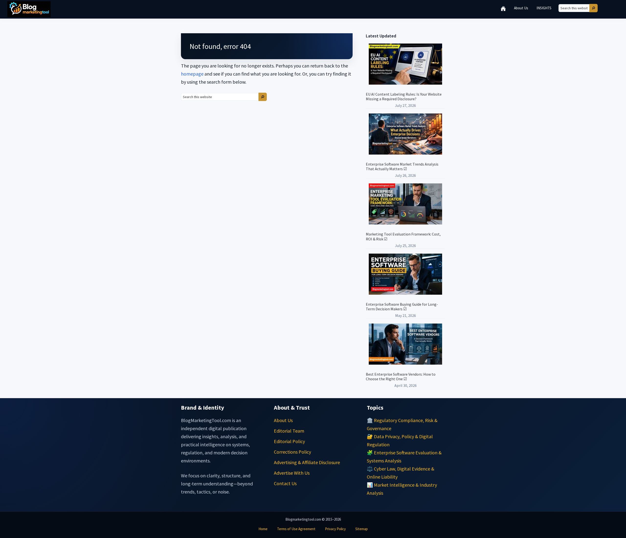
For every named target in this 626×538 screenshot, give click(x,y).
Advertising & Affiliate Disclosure (307, 462)
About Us (283, 420)
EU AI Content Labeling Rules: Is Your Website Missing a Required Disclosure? (404, 96)
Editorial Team (289, 431)
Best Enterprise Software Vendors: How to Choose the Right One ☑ (401, 376)
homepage (192, 74)
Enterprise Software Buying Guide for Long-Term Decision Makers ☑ (402, 306)
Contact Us (285, 483)
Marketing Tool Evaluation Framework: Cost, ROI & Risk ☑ (403, 236)
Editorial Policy (289, 441)
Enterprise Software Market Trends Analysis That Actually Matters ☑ (402, 166)
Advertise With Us (292, 473)
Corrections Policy (292, 452)
